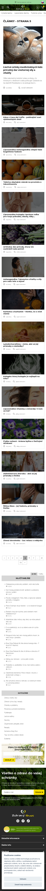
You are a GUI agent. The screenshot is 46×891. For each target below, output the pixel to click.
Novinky (7, 720)
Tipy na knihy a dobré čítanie (13, 735)
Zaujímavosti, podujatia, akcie (13, 724)
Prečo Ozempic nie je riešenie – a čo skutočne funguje (24, 607)
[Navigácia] (2, 7)
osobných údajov (26, 798)
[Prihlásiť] (38, 7)
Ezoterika (7, 739)
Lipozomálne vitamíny (21, 13)
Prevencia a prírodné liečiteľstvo (14, 709)
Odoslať (8, 760)
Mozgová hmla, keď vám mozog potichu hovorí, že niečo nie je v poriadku (22, 637)
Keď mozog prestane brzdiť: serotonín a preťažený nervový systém (22, 592)
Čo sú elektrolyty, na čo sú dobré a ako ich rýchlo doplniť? (22, 629)
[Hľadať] (8, 7)
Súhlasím (23, 879)
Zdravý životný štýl (10, 698)
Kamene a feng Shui (11, 731)
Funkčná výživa (36, 13)
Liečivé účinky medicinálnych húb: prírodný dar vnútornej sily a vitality (23, 70)
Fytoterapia (8, 712)
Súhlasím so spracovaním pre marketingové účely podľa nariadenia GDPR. (22, 798)
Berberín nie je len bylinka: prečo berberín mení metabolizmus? (21, 614)
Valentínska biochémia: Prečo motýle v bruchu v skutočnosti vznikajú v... (22, 675)
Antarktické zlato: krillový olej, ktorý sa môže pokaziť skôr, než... (23, 622)
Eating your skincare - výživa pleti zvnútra (20, 660)
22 (42, 558)
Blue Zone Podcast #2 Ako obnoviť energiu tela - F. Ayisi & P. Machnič (22, 645)
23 (21, 562)
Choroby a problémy (11, 705)
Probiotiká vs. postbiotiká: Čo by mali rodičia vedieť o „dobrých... (23, 667)
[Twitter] (23, 821)
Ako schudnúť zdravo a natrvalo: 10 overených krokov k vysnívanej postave (23, 683)
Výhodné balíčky (6, 13)
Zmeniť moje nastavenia (23, 884)
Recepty (7, 727)
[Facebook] (28, 821)
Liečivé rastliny (9, 716)
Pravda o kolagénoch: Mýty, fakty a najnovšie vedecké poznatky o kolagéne (23, 600)
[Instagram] (17, 821)
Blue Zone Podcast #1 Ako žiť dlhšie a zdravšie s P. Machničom (22, 653)
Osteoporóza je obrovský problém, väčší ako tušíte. (22, 585)
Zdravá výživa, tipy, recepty (13, 701)
